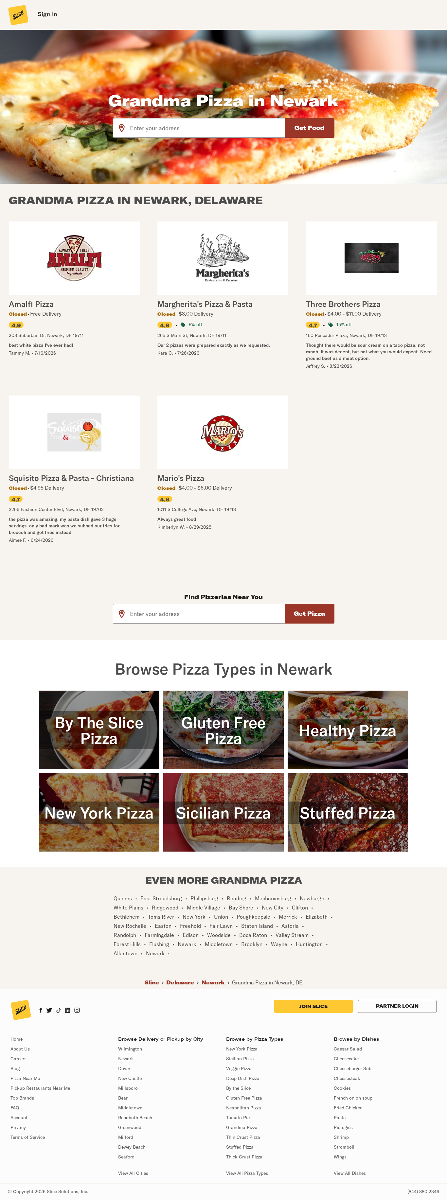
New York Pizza (242, 1049)
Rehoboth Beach (135, 1118)
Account (18, 1118)
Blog (15, 1068)
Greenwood (129, 1127)
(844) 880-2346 (423, 1191)
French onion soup (353, 1098)
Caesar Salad (348, 1049)
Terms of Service (27, 1137)
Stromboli (344, 1147)
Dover (124, 1068)
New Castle (130, 1078)
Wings (340, 1157)
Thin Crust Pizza (243, 1137)
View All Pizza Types (247, 1173)
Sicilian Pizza (240, 1059)
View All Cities (133, 1173)
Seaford (126, 1157)
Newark (213, 982)
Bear (123, 1098)
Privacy (18, 1127)
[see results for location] (121, 127)
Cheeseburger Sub (352, 1068)
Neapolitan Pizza (243, 1108)
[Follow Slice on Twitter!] (49, 1011)
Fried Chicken (348, 1108)
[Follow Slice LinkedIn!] (67, 1011)
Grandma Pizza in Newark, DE (267, 982)
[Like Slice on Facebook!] (40, 1011)
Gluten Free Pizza (244, 1098)
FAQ (14, 1108)
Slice (152, 982)
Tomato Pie (238, 1118)
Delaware (180, 982)
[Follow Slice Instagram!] (77, 1011)
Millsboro (128, 1088)
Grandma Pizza (242, 1127)
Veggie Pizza (239, 1068)
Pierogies (343, 1127)
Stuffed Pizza (240, 1147)
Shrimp (341, 1137)
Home (16, 1039)
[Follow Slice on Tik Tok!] (58, 1011)
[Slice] (17, 15)
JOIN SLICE (313, 1006)
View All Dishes (350, 1173)
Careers (18, 1059)
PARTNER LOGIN (397, 1006)
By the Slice (238, 1088)
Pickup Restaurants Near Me (40, 1088)
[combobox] (207, 127)
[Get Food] (309, 128)
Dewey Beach (132, 1147)
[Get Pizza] (309, 614)
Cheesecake (346, 1059)
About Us (20, 1049)
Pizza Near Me (25, 1078)
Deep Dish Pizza (242, 1078)
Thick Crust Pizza (244, 1157)
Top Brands (22, 1098)
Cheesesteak (347, 1078)
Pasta (340, 1118)
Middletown (130, 1108)
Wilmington (130, 1049)
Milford (125, 1137)
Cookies (342, 1088)
